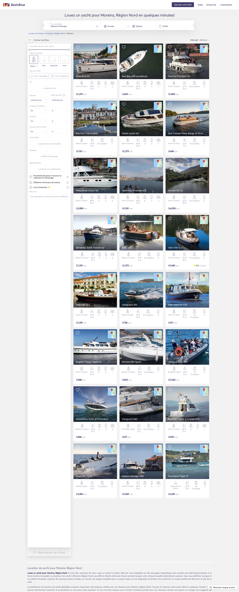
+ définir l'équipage (49, 156)
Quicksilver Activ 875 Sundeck (92, 418)
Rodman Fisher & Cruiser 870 (183, 418)
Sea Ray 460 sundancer (135, 76)
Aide (200, 4)
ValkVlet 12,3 (83, 304)
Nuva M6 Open (84, 476)
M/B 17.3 (126, 247)
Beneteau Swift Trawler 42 (90, 247)
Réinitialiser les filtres (51, 552)
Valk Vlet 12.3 (175, 247)
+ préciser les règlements (49, 169)
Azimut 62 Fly (175, 190)
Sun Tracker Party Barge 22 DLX (185, 133)
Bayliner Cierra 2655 (87, 133)
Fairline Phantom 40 (179, 76)
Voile (43, 65)
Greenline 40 (83, 76)
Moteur (32, 66)
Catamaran (54, 65)
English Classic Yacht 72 (88, 361)
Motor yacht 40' (130, 133)
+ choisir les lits (49, 88)
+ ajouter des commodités (49, 143)
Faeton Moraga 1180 (133, 476)
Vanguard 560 (129, 418)
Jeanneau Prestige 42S (134, 190)
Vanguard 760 (129, 304)
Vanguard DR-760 (177, 361)
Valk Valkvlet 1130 (177, 304)
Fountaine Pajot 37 (178, 476)
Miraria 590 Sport (131, 361)
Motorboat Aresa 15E (87, 190)
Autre (64, 65)
